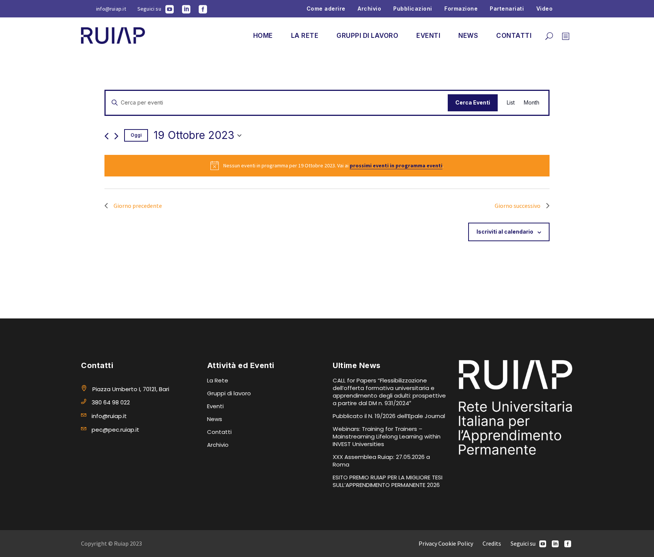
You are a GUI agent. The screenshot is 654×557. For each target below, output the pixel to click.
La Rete (217, 380)
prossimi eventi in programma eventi (396, 165)
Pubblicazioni (412, 8)
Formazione (461, 8)
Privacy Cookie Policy (446, 543)
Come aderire (326, 8)
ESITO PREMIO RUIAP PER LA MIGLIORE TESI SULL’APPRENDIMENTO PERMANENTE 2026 (387, 481)
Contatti (219, 432)
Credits (492, 543)
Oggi (136, 135)
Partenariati (507, 8)
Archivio (369, 8)
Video (544, 8)
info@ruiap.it (111, 8)
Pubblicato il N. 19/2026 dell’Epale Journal (389, 416)
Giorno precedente (138, 205)
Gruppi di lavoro (229, 393)
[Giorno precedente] (106, 136)
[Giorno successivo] (116, 136)
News (214, 419)
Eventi (215, 406)
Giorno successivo (517, 205)
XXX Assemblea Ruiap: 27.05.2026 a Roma (381, 460)
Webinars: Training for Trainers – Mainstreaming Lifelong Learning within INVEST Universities (387, 436)
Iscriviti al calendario (504, 231)
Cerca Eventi (472, 102)
